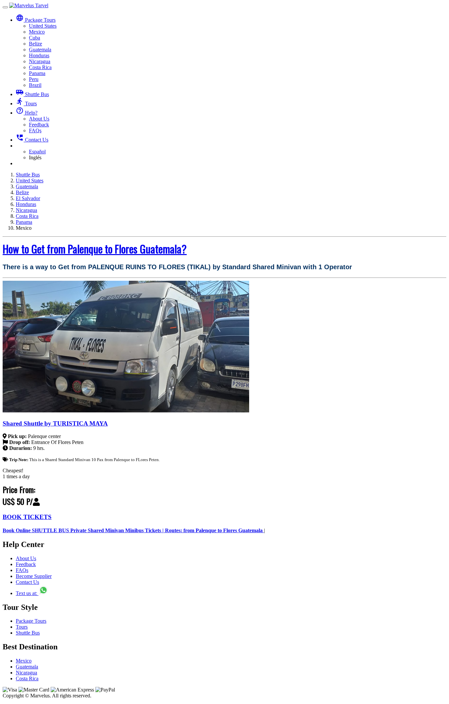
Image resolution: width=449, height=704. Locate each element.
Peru (33, 79)
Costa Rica (40, 67)
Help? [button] (26, 113)
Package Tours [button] (36, 20)
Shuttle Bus (32, 94)
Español (37, 151)
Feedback (39, 124)
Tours (26, 103)
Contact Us (32, 140)
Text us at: (27, 593)
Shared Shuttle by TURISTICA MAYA (55, 423)
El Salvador (28, 198)
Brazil (35, 85)
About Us (39, 118)
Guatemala (40, 49)
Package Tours (31, 621)
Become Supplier (34, 576)
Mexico (37, 32)
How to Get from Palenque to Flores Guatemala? (95, 248)
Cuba (34, 37)
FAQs (35, 130)
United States (43, 26)
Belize (35, 43)
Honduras (39, 55)
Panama (37, 73)
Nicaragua (39, 61)
